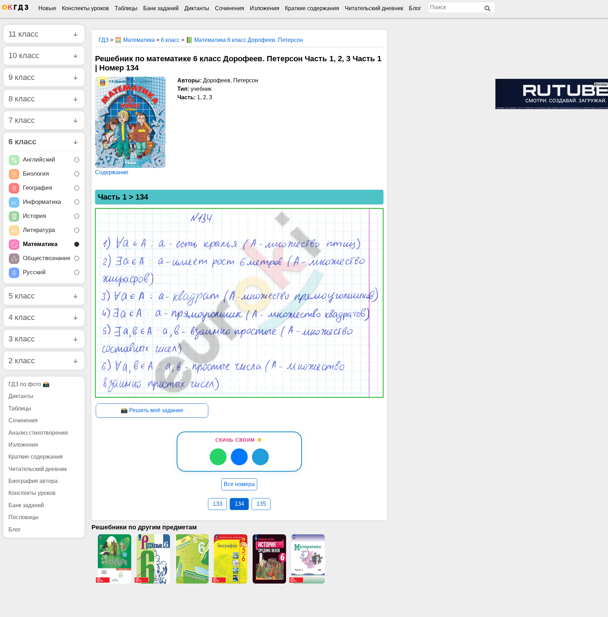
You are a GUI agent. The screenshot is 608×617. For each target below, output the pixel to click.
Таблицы (126, 8)
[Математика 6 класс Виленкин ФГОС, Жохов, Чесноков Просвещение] (308, 559)
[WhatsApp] (218, 456)
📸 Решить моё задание (152, 410)
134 (239, 504)
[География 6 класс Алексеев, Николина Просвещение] (230, 559)
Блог (415, 8)
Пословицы (23, 517)
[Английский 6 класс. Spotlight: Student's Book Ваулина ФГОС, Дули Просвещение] (114, 559)
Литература (39, 230)
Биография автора (33, 481)
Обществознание (46, 258)
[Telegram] (260, 456)
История (34, 216)
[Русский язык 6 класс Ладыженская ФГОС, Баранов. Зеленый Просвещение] (153, 559)
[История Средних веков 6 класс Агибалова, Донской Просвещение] (269, 559)
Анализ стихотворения (38, 433)
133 (217, 504)
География (37, 187)
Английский (39, 159)
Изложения (264, 8)
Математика (40, 244)
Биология (36, 173)
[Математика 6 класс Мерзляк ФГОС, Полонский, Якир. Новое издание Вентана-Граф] (191, 559)
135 (261, 504)
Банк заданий (161, 8)
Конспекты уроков (85, 8)
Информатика (42, 202)
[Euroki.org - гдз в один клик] (15, 9)
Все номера (239, 484)
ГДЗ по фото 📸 (29, 384)
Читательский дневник (374, 8)
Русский (34, 272)
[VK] (239, 456)
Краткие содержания (312, 8)
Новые (47, 8)
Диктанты (196, 8)
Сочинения (229, 8)
